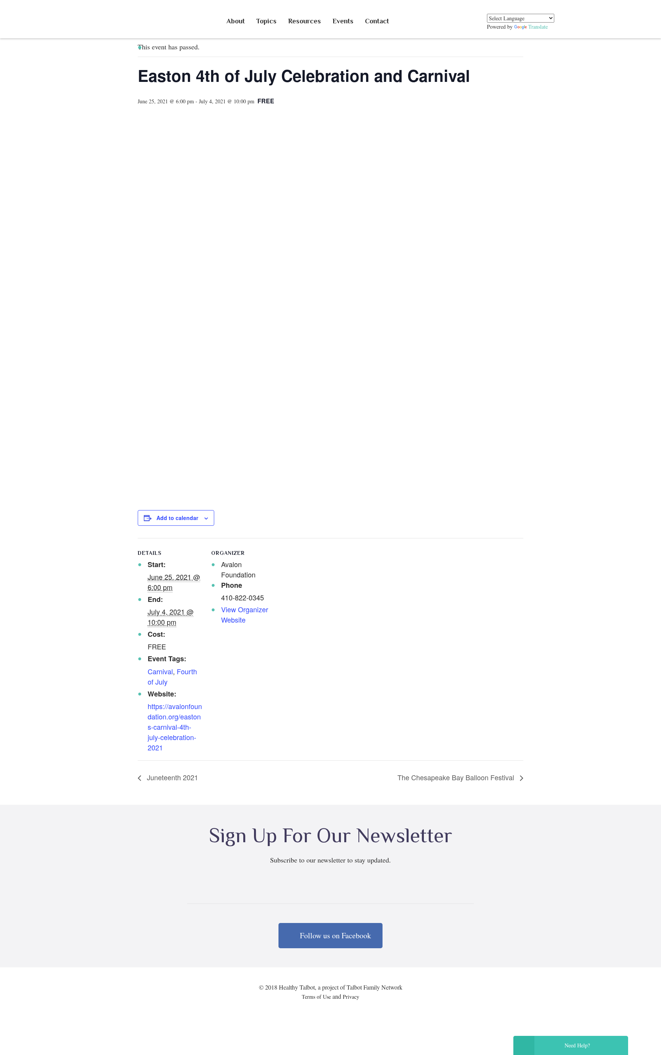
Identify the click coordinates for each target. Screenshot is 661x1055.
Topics (266, 21)
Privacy (351, 996)
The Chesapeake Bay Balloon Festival (456, 777)
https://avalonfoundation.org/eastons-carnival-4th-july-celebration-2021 (175, 726)
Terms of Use (316, 996)
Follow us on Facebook (334, 935)
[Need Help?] (523, 1045)
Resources (304, 21)
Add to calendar (177, 518)
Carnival (160, 671)
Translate (538, 26)
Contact (377, 21)
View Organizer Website (244, 614)
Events (342, 21)
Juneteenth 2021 (171, 777)
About (235, 21)
